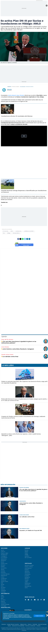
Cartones (3, 570)
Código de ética (23, 624)
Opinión (4, 336)
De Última (3, 599)
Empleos (27, 569)
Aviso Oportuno (28, 568)
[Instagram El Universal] (38, 600)
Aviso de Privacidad (42, 624)
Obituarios (27, 571)
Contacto (38, 625)
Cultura (2, 576)
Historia (9, 625)
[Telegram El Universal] (25, 600)
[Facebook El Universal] (28, 600)
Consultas (3, 591)
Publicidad (34, 624)
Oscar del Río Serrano (7, 339)
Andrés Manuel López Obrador (16, 95)
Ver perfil (9, 90)
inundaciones (18, 231)
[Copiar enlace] (27, 239)
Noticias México (16, 233)
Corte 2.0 (3, 551)
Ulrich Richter (5, 347)
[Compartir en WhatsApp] (23, 239)
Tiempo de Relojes (5, 604)
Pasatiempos (27, 583)
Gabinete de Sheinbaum (3, 560)
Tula (4, 233)
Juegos (26, 581)
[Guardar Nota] (29, 239)
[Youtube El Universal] (35, 600)
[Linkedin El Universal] (44, 600)
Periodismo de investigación (4, 555)
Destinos (3, 588)
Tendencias (3, 579)
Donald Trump (4, 563)
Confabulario (4, 578)
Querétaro (27, 556)
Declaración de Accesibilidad (18, 625)
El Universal (5, 231)
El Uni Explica (4, 557)
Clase (2, 595)
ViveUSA (26, 580)
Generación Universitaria (27, 573)
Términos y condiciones (30, 625)
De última (3, 587)
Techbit (2, 584)
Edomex (26, 550)
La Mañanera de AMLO (29, 231)
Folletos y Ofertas (29, 566)
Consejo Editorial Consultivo (13, 624)
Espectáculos (4, 575)
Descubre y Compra (29, 565)
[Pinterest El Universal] (41, 600)
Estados (3, 566)
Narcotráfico (4, 567)
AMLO (11, 231)
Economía (3, 572)
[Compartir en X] (20, 239)
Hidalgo (8, 233)
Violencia (30, 624)
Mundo (2, 562)
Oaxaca (26, 551)
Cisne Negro (3, 605)
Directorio (4, 624)
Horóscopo (27, 584)
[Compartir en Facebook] (18, 239)
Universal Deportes (5, 573)
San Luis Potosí (28, 557)
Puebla (26, 553)
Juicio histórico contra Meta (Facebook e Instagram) (18, 349)
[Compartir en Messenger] (25, 239)
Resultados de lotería (28, 587)
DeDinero (27, 578)
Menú (2, 585)
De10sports (27, 577)
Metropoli (3, 565)
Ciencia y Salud (4, 581)
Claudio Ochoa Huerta (7, 354)
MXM (2, 582)
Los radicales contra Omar (10, 356)
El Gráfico (27, 575)
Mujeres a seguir (4, 553)
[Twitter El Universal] (31, 600)
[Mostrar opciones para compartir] (47, 5)
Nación (9, 86)
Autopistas (3, 590)
